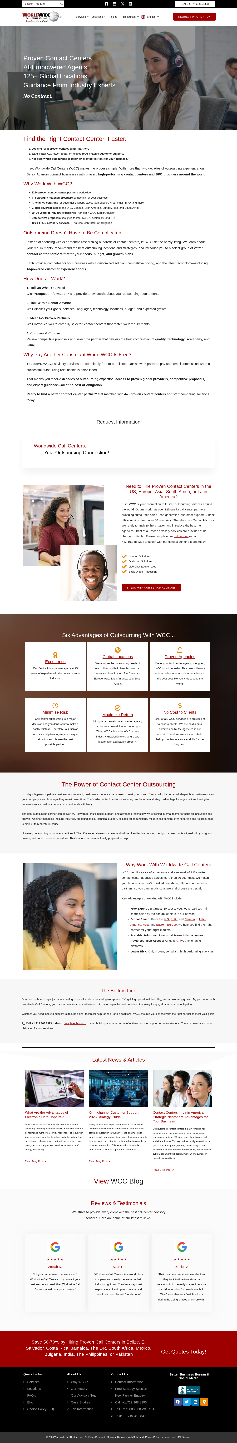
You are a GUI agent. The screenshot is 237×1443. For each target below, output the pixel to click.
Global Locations (118, 656)
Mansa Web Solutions (131, 1437)
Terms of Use (168, 1437)
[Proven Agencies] (180, 650)
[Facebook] (106, 4)
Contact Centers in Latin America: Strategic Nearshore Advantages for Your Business (180, 1117)
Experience (55, 661)
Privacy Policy (152, 1437)
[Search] (62, 4)
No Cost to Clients (180, 712)
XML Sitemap (183, 1437)
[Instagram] (131, 4)
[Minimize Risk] (55, 706)
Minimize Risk (55, 712)
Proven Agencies (180, 656)
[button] (195, 4)
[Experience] (55, 655)
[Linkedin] (114, 4)
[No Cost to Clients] (180, 706)
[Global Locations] (118, 650)
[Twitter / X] (122, 4)
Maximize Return (117, 714)
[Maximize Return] (118, 708)
